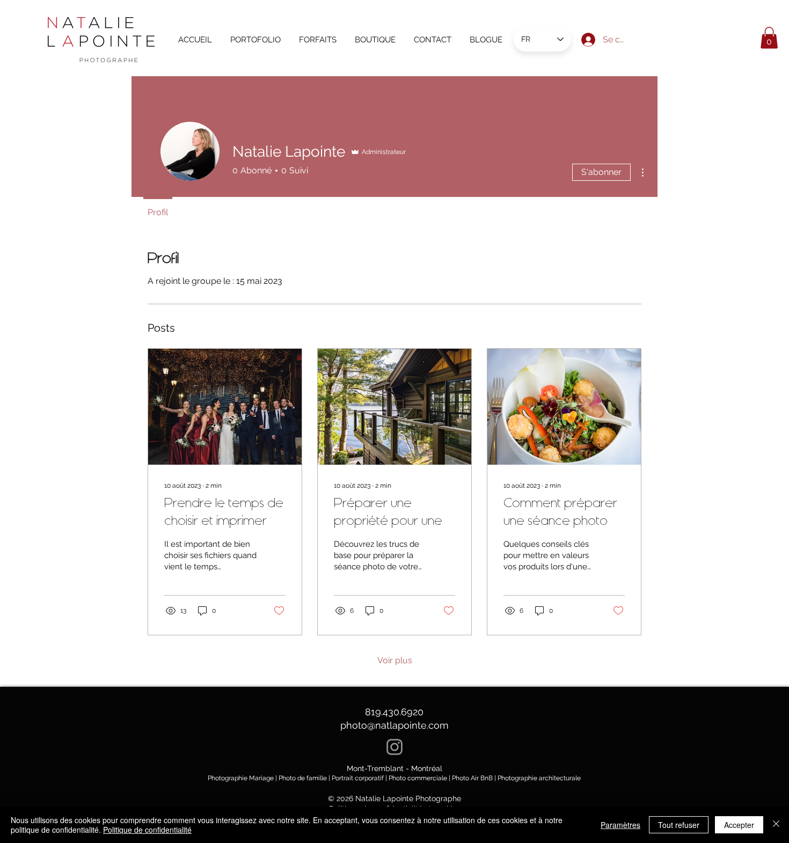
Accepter (739, 824)
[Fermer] (776, 824)
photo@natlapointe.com (394, 725)
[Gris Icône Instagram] (394, 747)
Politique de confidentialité (147, 829)
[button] (769, 38)
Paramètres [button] (620, 824)
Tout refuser (678, 824)
